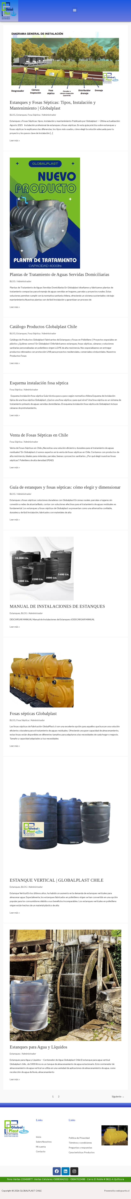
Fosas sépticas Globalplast (33, 713)
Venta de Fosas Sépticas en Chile (39, 435)
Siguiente (118, 1096)
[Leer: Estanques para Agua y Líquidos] (65, 985)
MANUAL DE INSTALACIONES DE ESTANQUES (57, 606)
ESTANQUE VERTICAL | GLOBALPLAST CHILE (57, 880)
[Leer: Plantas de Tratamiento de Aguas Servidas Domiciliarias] (45, 212)
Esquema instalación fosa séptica (39, 383)
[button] (74, 10)
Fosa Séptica (34, 114)
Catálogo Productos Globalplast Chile (43, 326)
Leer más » (15, 140)
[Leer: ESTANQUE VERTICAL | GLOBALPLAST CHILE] (65, 818)
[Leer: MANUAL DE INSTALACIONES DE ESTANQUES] (42, 568)
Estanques (21, 114)
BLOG (12, 114)
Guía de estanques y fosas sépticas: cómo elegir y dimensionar (65, 487)
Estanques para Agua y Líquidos (38, 1047)
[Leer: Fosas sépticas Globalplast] (42, 675)
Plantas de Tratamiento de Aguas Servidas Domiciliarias (59, 274)
